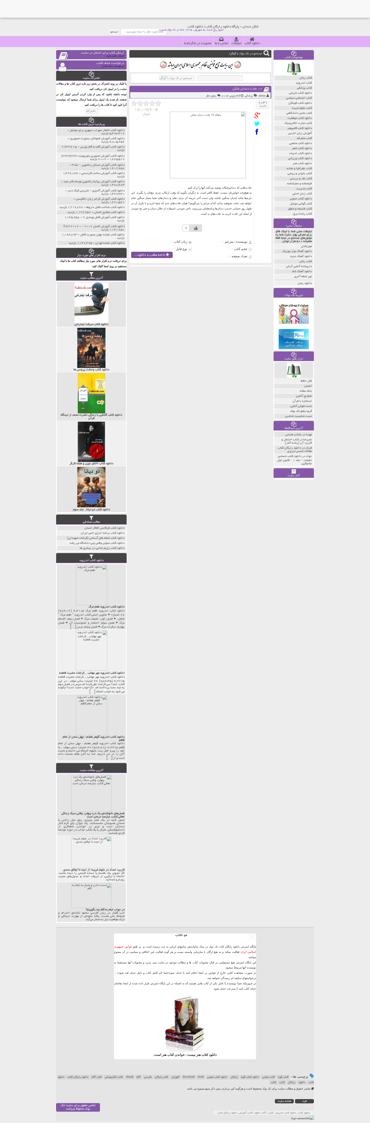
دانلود (302, 1082)
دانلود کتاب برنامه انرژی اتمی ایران (103, 533)
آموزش (175, 1077)
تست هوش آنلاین (301, 406)
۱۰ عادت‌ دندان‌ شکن (247, 89)
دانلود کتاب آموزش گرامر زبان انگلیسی (100, 199)
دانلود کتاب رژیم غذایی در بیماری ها (102, 548)
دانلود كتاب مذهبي (300, 143)
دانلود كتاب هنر (302, 163)
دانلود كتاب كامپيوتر (299, 128)
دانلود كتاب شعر (302, 148)
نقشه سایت (284, 1101)
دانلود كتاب (209, 1055)
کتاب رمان (306, 261)
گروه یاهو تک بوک (301, 411)
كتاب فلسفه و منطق (300, 208)
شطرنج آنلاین (304, 396)
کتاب (282, 1082)
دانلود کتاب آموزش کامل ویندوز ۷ (104, 217)
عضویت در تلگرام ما (198, 43)
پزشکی (249, 95)
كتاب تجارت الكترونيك (298, 123)
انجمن (308, 386)
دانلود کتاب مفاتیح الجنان (109, 212)
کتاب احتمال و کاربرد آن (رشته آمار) (296, 441)
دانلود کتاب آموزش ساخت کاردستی (103, 173)
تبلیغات (236, 43)
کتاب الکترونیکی (114, 1077)
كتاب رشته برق (302, 213)
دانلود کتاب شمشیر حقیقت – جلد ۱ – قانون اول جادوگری (294, 460)
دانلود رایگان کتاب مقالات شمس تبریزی (295, 449)
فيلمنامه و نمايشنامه (299, 183)
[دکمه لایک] (196, 228)
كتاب (273, 1082)
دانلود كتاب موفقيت (299, 118)
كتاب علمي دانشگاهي (299, 113)
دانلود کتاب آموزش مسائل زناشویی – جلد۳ (98, 165)
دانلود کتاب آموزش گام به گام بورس (102, 147)
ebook (129, 1077)
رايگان (291, 1082)
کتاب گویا (283, 1077)
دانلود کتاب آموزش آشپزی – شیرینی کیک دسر (96, 190)
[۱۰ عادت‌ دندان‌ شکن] (258, 115)
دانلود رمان (305, 283)
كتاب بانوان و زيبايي (299, 173)
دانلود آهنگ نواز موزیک (297, 251)
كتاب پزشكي (304, 88)
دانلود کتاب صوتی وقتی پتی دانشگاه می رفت (97, 543)
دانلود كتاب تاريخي (300, 93)
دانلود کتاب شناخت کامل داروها (105, 207)
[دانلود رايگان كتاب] (294, 74)
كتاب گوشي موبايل (301, 203)
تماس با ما (221, 43)
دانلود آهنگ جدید (301, 256)
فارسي (148, 1077)
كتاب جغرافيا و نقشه (299, 168)
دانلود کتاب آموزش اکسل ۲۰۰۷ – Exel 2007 (94, 226)
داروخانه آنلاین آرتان (299, 266)
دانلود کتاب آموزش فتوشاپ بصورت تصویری (97, 138)
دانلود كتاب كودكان (300, 103)
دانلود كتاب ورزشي (300, 158)
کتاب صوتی (268, 1077)
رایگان (234, 1077)
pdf (139, 1077)
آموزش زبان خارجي (300, 133)
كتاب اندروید (304, 83)
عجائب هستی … (291, 434)
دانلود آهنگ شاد (302, 271)
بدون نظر (211, 95)
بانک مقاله (306, 391)
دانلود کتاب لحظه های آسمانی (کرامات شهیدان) (96, 538)
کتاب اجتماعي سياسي (299, 98)
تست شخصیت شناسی (298, 416)
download (189, 1077)
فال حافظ (306, 381)
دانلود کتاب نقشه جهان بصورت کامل (102, 234)
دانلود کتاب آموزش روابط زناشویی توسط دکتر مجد (94, 181)
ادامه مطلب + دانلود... (150, 255)
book (201, 1077)
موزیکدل (306, 246)
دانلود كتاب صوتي (301, 198)
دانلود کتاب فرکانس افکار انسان (105, 528)
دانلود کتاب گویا (250, 1077)
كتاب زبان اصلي (302, 193)
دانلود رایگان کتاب (77, 1077)
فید (304, 1101)
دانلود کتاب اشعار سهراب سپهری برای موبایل (97, 130)
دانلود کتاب (252, 43)
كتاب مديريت (304, 188)
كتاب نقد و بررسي (301, 178)
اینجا (201, 972)
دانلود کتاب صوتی (217, 1077)
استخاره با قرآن (302, 401)
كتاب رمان (306, 78)
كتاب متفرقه (304, 138)
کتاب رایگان (161, 1077)
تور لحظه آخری (303, 276)
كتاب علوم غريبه (302, 108)
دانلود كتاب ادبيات (300, 153)
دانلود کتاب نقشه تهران (110, 243)
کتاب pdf (97, 1077)
